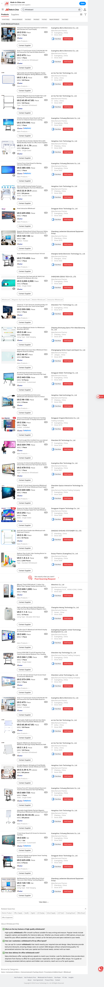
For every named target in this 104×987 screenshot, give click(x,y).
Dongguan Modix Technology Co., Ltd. (64, 373)
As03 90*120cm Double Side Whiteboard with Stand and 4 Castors (31, 531)
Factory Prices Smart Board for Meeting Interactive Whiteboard (29, 164)
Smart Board (28, 19)
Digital (33, 913)
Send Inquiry (68, 39)
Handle (26, 913)
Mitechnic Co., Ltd (57, 584)
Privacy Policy (49, 980)
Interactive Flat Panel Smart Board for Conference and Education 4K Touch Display (32, 28)
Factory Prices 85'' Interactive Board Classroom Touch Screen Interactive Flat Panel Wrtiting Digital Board (31, 789)
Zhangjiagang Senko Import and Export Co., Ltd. (68, 350)
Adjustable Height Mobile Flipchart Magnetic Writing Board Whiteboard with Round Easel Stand (32, 811)
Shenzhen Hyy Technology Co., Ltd (63, 653)
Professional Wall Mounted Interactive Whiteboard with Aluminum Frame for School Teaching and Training (30, 396)
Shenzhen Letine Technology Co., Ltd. (64, 675)
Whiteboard (6, 300)
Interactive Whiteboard (17, 19)
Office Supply (18, 913)
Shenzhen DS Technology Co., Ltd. (63, 440)
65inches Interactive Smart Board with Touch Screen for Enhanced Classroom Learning (31, 119)
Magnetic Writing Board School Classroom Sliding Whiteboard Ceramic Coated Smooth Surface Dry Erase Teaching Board (32, 232)
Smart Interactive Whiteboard (26, 208)
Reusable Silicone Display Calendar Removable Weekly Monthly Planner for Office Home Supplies (32, 141)
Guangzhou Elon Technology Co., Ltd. (64, 463)
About (29, 980)
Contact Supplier (25, 45)
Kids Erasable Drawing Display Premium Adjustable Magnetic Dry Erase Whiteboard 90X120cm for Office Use (30, 187)
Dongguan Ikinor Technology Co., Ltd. (64, 208)
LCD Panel (61, 913)
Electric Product (7, 913)
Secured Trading (5, 19)
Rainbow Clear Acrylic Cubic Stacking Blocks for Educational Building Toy (31, 554)
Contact (57, 980)
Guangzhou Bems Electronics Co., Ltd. (65, 28)
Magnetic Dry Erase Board (21, 300)
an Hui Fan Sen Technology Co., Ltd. (64, 73)
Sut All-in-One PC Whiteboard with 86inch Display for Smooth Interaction (32, 630)
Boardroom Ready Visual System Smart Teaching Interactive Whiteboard (32, 856)
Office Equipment (7, 917)
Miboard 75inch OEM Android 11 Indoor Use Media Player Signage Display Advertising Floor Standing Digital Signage (31, 586)
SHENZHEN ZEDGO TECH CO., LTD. (63, 276)
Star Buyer (57, 977)
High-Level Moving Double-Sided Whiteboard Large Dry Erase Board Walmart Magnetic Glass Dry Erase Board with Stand (31, 608)
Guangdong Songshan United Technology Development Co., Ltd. (66, 631)
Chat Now (58, 39)
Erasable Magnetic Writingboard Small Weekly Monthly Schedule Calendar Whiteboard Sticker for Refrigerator (31, 766)
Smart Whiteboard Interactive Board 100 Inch (31, 253)
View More (43, 902)
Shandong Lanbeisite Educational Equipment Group (67, 232)
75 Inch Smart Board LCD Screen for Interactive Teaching (31, 834)
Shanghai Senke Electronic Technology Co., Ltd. (68, 254)
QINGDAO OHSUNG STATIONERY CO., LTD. (66, 531)
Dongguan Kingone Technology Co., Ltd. (65, 508)
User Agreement (38, 980)
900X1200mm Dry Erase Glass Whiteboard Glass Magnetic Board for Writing (32, 350)
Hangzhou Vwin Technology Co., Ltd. (64, 141)
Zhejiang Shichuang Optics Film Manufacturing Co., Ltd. (68, 329)
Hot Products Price (30, 977)
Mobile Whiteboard (38, 300)
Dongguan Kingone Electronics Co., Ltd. (65, 418)
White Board (36, 19)
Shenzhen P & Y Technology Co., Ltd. (64, 305)
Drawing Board (70, 913)
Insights (71, 977)
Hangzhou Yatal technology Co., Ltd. (64, 395)
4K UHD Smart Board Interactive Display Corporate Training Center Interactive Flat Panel (31, 373)
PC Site (64, 977)
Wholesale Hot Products (45, 977)
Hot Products (18, 977)
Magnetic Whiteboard (54, 19)
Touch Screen (65, 19)
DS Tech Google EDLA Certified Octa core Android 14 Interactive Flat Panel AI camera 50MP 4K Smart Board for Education (32, 441)
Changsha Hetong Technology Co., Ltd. (65, 607)
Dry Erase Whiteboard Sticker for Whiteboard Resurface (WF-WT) (31, 328)
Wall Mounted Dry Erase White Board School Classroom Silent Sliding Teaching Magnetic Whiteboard (30, 879)
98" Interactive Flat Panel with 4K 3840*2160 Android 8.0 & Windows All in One (31, 277)
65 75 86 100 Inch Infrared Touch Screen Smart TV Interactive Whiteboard (31, 675)
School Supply (51, 913)
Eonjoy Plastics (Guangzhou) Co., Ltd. (64, 553)
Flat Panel (44, 19)
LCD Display (40, 913)
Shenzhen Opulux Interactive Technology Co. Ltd (67, 486)
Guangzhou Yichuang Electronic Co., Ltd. (65, 118)
